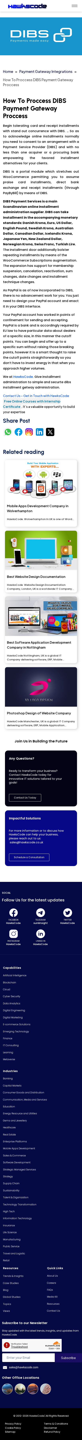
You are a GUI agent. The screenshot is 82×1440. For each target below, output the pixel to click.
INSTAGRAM (13, 941)
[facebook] (13, 912)
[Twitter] (67, 912)
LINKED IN (40, 941)
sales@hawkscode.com (23, 1367)
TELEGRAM (40, 919)
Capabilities (12, 968)
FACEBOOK (14, 919)
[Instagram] (13, 934)
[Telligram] (40, 912)
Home (8, 71)
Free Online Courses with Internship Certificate (32, 404)
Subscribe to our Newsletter (25, 1323)
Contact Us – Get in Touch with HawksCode (36, 396)
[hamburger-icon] (74, 5)
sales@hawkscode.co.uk (26, 842)
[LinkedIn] (40, 934)
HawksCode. (23, 376)
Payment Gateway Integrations (45, 71)
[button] (29, 857)
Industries (10, 1071)
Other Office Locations (20, 1377)
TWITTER (68, 919)
